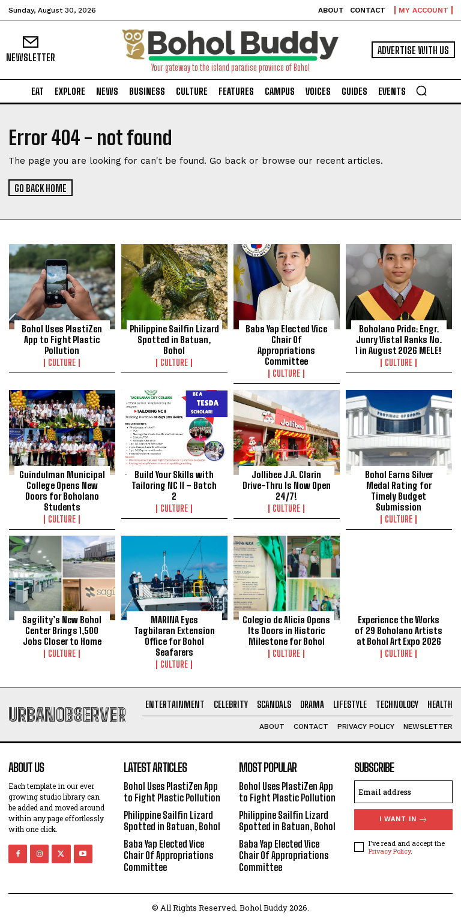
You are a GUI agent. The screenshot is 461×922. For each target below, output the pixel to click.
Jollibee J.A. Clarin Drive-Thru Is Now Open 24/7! (287, 485)
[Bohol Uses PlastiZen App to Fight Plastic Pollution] (62, 286)
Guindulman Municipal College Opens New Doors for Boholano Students (62, 490)
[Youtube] (83, 854)
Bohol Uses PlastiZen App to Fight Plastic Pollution (62, 339)
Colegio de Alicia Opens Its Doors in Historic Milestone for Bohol (286, 630)
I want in (398, 819)
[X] (61, 854)
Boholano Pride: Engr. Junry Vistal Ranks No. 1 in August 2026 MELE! (398, 339)
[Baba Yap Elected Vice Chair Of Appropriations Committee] (287, 286)
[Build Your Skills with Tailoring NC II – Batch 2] (174, 432)
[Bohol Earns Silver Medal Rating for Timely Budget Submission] (399, 432)
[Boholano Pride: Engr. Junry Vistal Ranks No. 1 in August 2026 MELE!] (399, 286)
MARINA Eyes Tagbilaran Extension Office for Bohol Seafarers (174, 635)
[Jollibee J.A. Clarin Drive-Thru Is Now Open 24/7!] (287, 432)
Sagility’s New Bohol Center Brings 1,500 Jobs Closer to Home (61, 630)
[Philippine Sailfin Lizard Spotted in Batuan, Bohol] (174, 286)
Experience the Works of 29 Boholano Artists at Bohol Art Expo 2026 (398, 630)
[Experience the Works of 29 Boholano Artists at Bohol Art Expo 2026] (399, 578)
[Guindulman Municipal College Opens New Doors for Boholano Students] (62, 432)
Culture (62, 363)
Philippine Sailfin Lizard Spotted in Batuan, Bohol (174, 339)
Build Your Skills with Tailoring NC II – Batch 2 (174, 485)
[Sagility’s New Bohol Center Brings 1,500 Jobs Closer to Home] (62, 578)
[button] (421, 91)
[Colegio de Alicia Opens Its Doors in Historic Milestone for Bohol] (287, 578)
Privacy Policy (390, 850)
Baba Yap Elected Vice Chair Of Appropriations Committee (286, 345)
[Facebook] (17, 854)
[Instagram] (39, 854)
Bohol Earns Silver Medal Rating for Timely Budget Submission (399, 490)
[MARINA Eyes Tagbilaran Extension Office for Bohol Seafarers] (174, 578)
